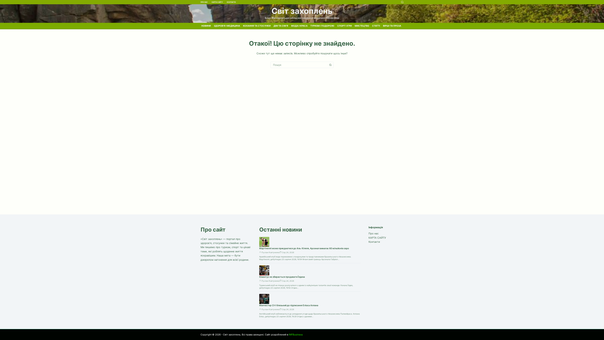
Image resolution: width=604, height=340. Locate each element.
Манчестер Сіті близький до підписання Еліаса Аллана (288, 305)
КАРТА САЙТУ (217, 2)
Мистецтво (362, 25)
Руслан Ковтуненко (271, 252)
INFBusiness (296, 334)
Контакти (231, 2)
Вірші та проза (392, 25)
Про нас (204, 2)
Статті (376, 25)
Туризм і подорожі (322, 25)
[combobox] (299, 65)
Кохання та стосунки (257, 25)
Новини (206, 25)
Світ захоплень (302, 11)
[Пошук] (402, 2)
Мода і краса (299, 25)
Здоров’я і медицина (227, 25)
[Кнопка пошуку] (330, 65)
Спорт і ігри (344, 25)
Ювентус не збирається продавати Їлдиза (282, 276)
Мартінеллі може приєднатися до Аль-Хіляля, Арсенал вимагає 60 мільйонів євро (304, 248)
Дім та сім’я (281, 25)
